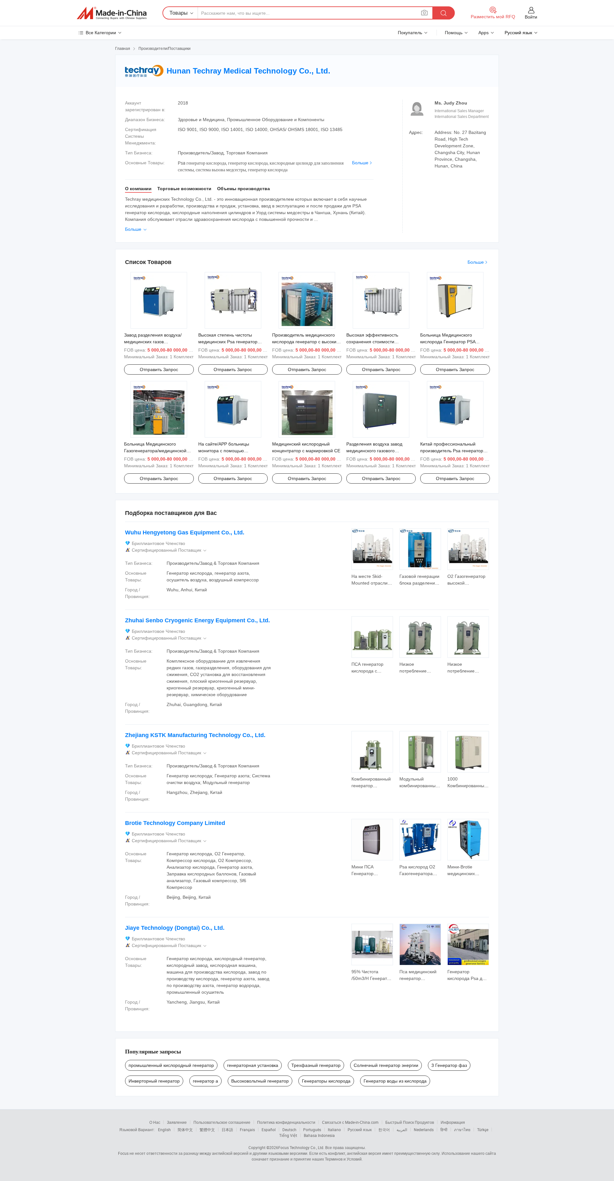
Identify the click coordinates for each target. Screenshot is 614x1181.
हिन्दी (443, 1129)
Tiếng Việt (288, 1135)
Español (269, 1129)
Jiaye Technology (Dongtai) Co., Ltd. (174, 928)
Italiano (334, 1129)
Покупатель (410, 32)
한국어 (384, 1129)
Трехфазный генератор (316, 1065)
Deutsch (289, 1129)
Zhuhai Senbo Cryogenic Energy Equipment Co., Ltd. (197, 620)
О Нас (154, 1122)
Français (247, 1129)
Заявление (177, 1122)
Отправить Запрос (159, 369)
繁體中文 (207, 1129)
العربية (402, 1129)
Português (312, 1129)
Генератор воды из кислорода (395, 1081)
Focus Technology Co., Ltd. (301, 1147)
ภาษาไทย (462, 1129)
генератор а (205, 1081)
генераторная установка (252, 1065)
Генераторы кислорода (326, 1081)
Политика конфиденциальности (286, 1122)
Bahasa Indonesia (319, 1135)
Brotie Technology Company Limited (175, 823)
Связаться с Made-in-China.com (350, 1122)
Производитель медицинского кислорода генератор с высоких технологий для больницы (305, 341)
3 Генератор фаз (449, 1065)
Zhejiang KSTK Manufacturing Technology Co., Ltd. (195, 735)
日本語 (227, 1129)
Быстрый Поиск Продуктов (409, 1122)
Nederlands (424, 1129)
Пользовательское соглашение (221, 1122)
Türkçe (482, 1129)
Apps (483, 32)
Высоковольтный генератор (260, 1081)
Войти (531, 16)
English (164, 1129)
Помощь (453, 32)
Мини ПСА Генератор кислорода (362, 873)
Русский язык (360, 1129)
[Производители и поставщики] (111, 13)
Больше (360, 162)
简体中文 (185, 1129)
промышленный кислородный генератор (171, 1065)
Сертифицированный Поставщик (170, 550)
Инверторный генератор (154, 1081)
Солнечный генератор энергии (386, 1065)
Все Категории (101, 32)
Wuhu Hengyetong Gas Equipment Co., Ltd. (184, 532)
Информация (453, 1122)
